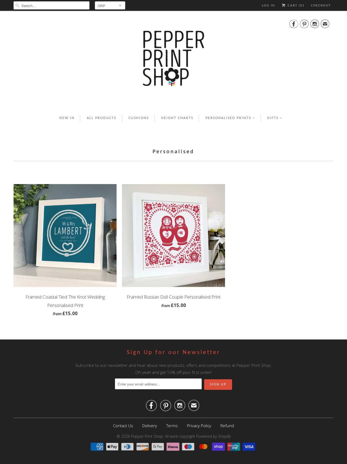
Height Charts (177, 118)
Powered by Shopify (213, 436)
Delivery (149, 425)
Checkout (321, 5)
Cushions (138, 118)
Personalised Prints (228, 118)
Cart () (295, 5)
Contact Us (123, 425)
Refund (227, 425)
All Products (101, 118)
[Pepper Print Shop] (173, 61)
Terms (172, 425)
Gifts (272, 118)
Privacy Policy (199, 425)
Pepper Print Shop (147, 436)
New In (67, 118)
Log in (268, 5)
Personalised (173, 152)
